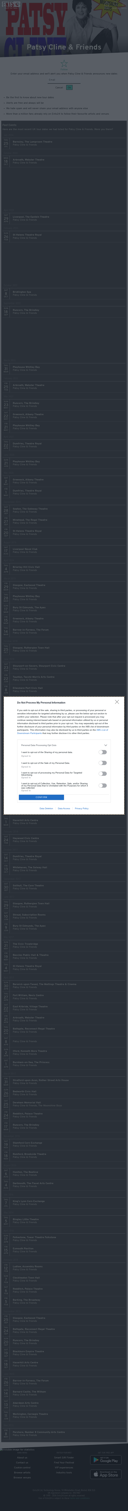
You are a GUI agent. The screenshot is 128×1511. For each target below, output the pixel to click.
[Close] (118, 703)
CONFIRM (41, 797)
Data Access (64, 808)
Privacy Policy (82, 808)
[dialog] (64, 755)
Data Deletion (46, 808)
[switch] (103, 752)
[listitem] (64, 745)
